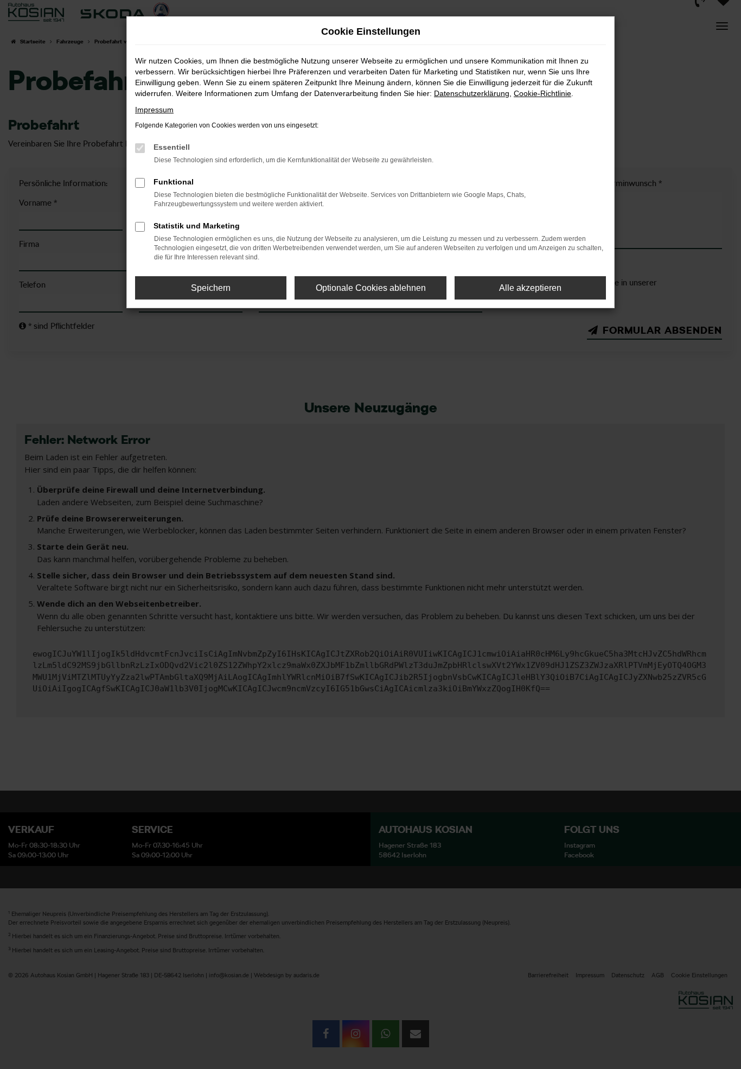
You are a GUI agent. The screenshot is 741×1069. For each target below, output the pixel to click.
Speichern (211, 287)
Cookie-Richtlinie (542, 93)
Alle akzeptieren (530, 287)
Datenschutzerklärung (471, 93)
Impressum (154, 109)
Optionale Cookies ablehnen (371, 287)
